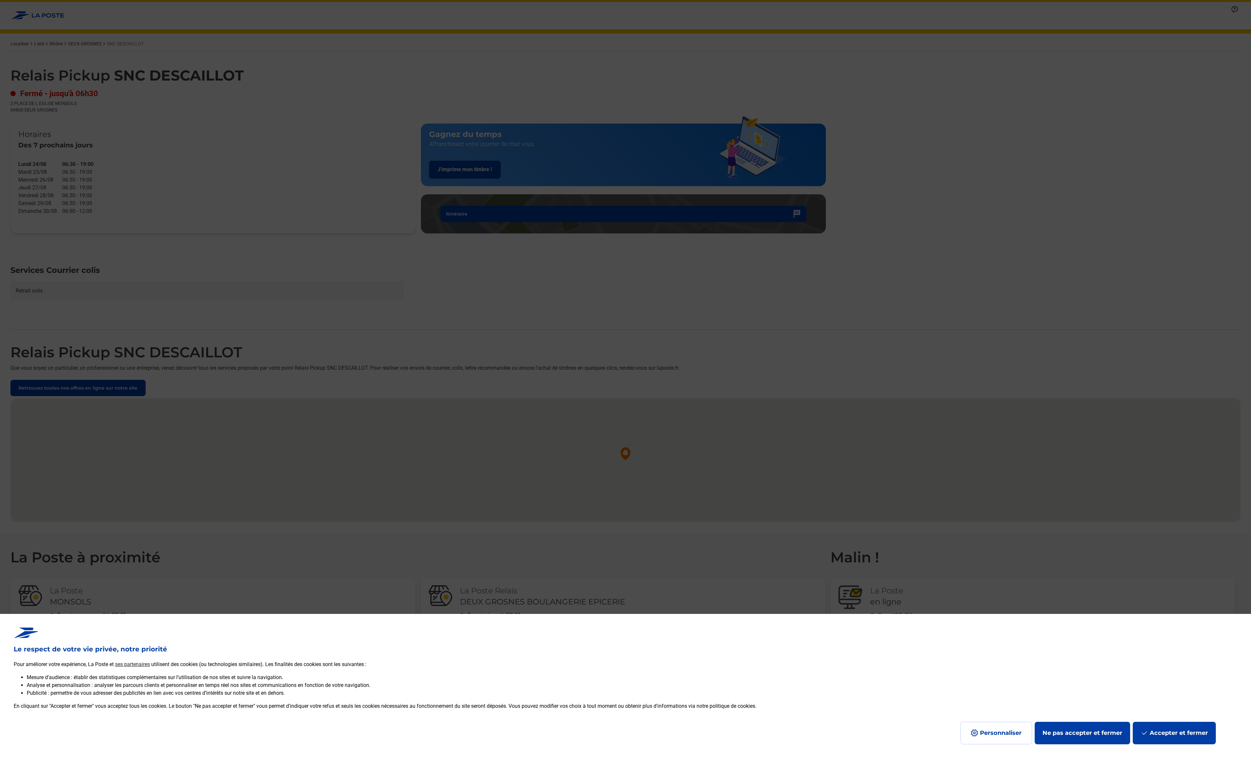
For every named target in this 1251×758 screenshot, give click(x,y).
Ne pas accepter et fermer (1082, 732)
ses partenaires (132, 664)
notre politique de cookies (726, 706)
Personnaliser (1001, 732)
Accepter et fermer (1179, 732)
